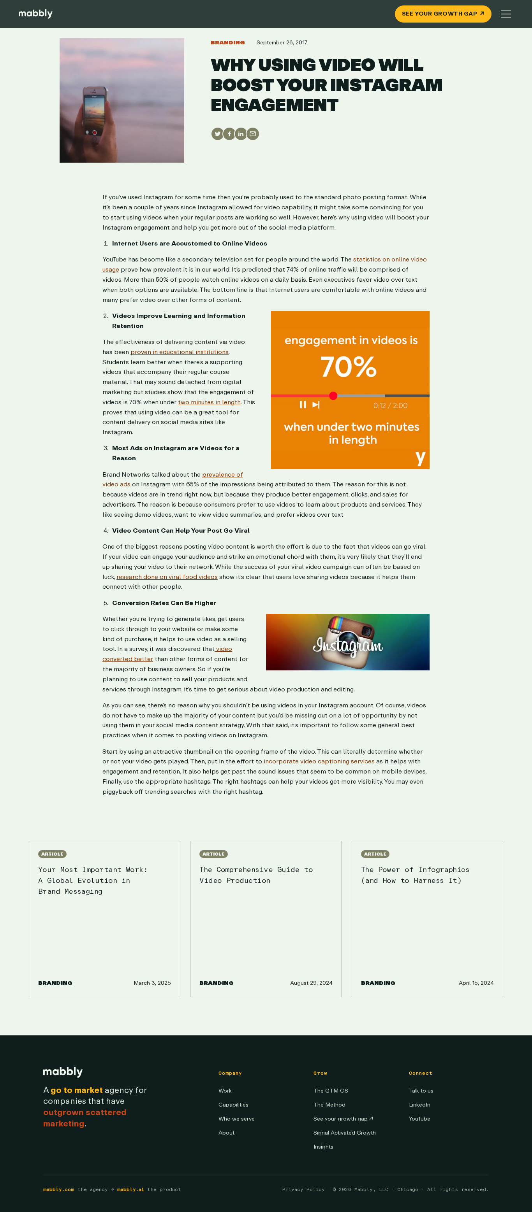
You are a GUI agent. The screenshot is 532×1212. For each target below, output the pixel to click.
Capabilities (233, 1104)
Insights (323, 1146)
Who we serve (236, 1118)
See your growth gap (343, 1118)
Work (225, 1090)
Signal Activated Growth (345, 1132)
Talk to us (421, 1090)
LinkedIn (419, 1104)
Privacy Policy (303, 1189)
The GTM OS (331, 1090)
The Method (329, 1104)
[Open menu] (506, 14)
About (226, 1132)
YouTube (419, 1118)
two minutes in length (209, 402)
